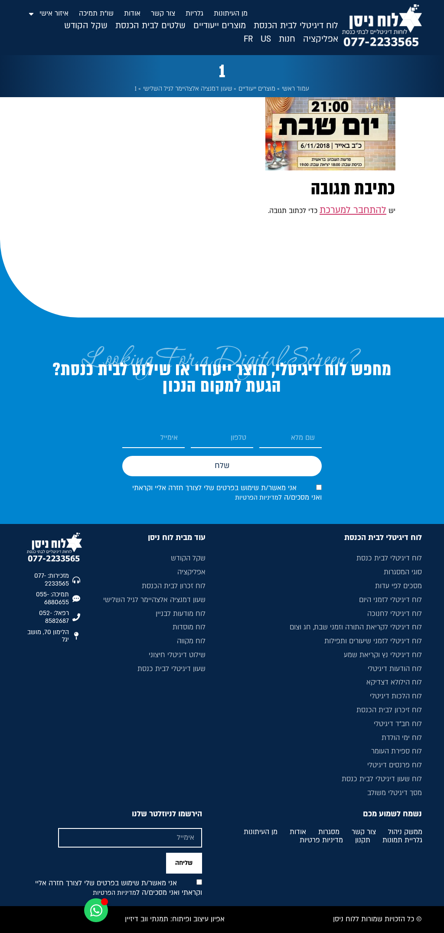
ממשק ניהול (405, 832)
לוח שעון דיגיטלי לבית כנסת (382, 779)
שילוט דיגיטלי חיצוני (177, 655)
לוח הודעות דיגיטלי (395, 669)
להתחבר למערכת (353, 210)
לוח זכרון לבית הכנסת (174, 586)
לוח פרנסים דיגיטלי (394, 765)
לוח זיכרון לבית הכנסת (389, 710)
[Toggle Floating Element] (96, 910)
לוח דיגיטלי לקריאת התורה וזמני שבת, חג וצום (356, 627)
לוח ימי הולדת (402, 738)
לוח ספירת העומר (396, 751)
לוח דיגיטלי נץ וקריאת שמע (383, 655)
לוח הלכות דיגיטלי (396, 696)
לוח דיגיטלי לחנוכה (394, 614)
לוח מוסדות (189, 627)
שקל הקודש (188, 558)
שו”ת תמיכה (96, 13)
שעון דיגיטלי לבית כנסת (171, 669)
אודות (132, 13)
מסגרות (329, 832)
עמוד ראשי (295, 89)
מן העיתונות (231, 13)
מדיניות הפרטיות (256, 498)
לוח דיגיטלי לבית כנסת (389, 558)
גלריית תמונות (402, 840)
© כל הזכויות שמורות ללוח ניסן (377, 919)
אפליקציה (191, 572)
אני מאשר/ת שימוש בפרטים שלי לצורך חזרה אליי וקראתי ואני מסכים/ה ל (118, 887)
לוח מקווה (191, 641)
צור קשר (163, 13)
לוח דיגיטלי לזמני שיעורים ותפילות (373, 641)
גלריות (194, 13)
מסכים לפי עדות (398, 586)
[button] (296, 26)
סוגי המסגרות (403, 572)
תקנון (362, 840)
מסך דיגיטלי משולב (394, 793)
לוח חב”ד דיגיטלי (398, 724)
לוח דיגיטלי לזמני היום (390, 600)
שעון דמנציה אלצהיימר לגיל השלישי (187, 89)
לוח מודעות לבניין (181, 614)
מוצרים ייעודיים (256, 89)
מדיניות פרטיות (321, 840)
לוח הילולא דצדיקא (394, 682)
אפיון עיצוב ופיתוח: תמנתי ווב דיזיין (175, 919)
